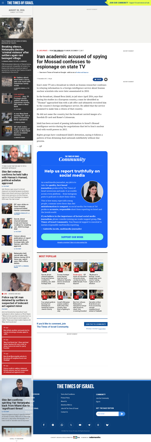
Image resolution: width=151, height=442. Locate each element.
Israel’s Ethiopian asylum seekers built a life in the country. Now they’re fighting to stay (63, 306)
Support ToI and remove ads (139, 3)
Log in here (102, 329)
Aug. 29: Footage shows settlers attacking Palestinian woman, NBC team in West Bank (22, 101)
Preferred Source (82, 72)
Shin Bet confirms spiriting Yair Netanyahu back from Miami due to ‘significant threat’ (16, 404)
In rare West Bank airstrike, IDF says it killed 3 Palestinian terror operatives (22, 117)
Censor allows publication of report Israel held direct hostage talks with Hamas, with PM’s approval (22, 241)
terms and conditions (68, 394)
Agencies (24, 61)
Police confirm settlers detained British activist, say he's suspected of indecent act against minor (16, 370)
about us (64, 401)
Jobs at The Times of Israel (69, 408)
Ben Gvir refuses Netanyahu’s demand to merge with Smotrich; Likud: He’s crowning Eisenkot (80, 306)
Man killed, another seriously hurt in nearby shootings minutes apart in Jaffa (16, 332)
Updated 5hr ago (14, 294)
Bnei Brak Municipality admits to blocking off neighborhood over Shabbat (15, 358)
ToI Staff (16, 61)
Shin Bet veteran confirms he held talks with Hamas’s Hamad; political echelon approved (15, 177)
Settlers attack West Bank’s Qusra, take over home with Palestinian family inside (22, 81)
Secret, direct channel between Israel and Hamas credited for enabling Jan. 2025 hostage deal (48, 279)
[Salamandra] (94, 437)
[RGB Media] (77, 437)
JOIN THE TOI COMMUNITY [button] (96, 324)
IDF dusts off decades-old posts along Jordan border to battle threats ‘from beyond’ (80, 279)
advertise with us (66, 405)
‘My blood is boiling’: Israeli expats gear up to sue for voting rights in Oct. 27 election (95, 279)
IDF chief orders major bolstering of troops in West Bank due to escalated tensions (22, 131)
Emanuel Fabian (8, 61)
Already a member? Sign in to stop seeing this (72, 242)
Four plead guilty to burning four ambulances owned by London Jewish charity (48, 305)
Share (99, 79)
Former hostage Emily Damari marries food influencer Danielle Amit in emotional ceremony (64, 279)
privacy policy (65, 398)
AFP (26, 213)
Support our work (72, 237)
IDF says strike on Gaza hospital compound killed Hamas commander (22, 207)
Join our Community (118, 3)
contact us (64, 412)
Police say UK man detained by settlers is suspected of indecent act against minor (15, 301)
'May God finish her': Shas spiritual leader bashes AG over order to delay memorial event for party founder (16, 345)
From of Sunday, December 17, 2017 (66, 51)
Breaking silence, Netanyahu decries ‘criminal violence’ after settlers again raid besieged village (15, 52)
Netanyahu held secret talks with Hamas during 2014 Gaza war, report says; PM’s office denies (22, 258)
